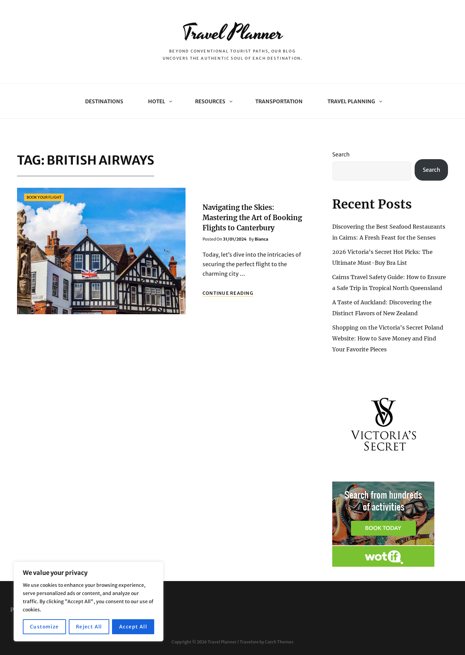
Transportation (279, 101)
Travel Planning (351, 101)
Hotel (156, 101)
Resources (210, 101)
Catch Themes (279, 641)
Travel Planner (232, 33)
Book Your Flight (44, 197)
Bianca (261, 239)
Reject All (89, 627)
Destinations (104, 101)
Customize (44, 627)
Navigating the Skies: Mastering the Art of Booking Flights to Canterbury (252, 217)
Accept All (133, 627)
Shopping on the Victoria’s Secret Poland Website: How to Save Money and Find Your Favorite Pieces (387, 338)
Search (341, 154)
